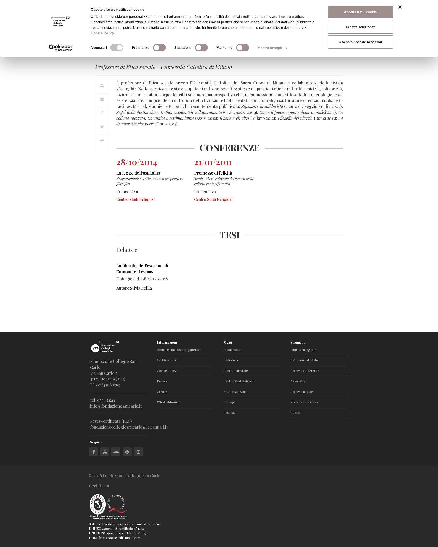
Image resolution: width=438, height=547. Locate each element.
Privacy (162, 381)
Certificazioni (166, 360)
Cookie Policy (102, 33)
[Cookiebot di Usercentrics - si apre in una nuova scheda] (61, 47)
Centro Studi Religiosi (239, 381)
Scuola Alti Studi (235, 391)
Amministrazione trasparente (178, 349)
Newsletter (298, 381)
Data (120, 278)
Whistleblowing (168, 402)
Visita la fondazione (304, 402)
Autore (122, 288)
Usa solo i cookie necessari (360, 42)
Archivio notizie (301, 391)
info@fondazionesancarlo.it (116, 406)
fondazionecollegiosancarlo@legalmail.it (129, 427)
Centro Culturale (236, 370)
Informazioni (167, 342)
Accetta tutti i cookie (360, 12)
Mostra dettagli (270, 48)
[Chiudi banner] (400, 7)
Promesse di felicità (213, 173)
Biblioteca (231, 360)
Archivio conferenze (304, 370)
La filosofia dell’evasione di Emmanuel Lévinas (142, 268)
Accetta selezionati (360, 27)
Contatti (296, 412)
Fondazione (232, 349)
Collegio (230, 402)
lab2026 (229, 412)
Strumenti (297, 342)
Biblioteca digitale (303, 349)
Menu (228, 342)
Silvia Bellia (141, 288)
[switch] (159, 47)
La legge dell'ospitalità (138, 173)
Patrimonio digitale (304, 360)
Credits (162, 391)
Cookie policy (166, 370)
